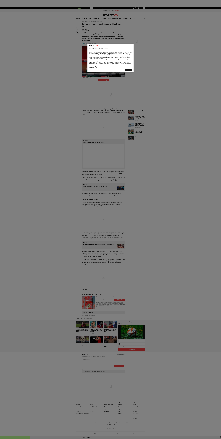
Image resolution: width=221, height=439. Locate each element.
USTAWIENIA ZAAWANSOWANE (96, 69)
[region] (110, 58)
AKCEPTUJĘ (128, 69)
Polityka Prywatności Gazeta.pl (123, 66)
